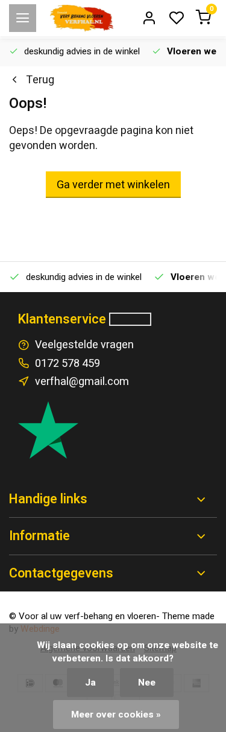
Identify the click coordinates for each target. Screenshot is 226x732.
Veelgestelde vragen (84, 344)
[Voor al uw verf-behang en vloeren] (81, 18)
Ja (90, 682)
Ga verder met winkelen (113, 185)
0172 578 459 (67, 363)
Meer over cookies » (116, 714)
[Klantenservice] (130, 319)
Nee (146, 682)
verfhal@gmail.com (82, 381)
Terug (40, 80)
